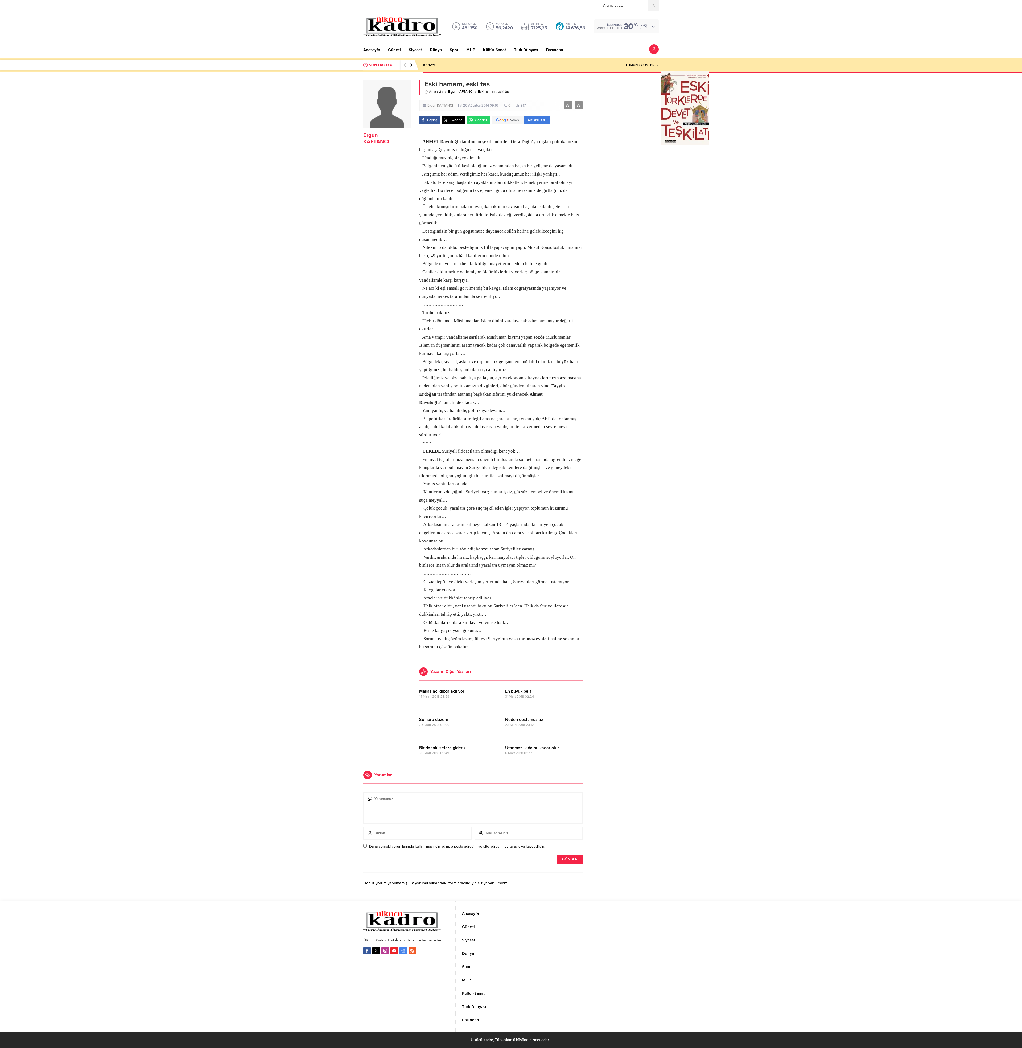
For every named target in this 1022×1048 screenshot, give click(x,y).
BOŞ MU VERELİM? (440, 65)
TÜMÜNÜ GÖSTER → (642, 65)
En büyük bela (518, 691)
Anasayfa (436, 92)
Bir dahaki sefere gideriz (442, 747)
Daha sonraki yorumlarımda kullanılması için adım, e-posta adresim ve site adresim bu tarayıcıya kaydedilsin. (457, 846)
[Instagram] (385, 950)
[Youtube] (394, 950)
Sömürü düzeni (433, 719)
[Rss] (412, 950)
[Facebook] (367, 950)
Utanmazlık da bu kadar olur (532, 747)
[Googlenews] (403, 950)
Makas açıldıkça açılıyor (441, 691)
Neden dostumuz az (524, 719)
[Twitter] (376, 950)
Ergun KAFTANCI (376, 138)
